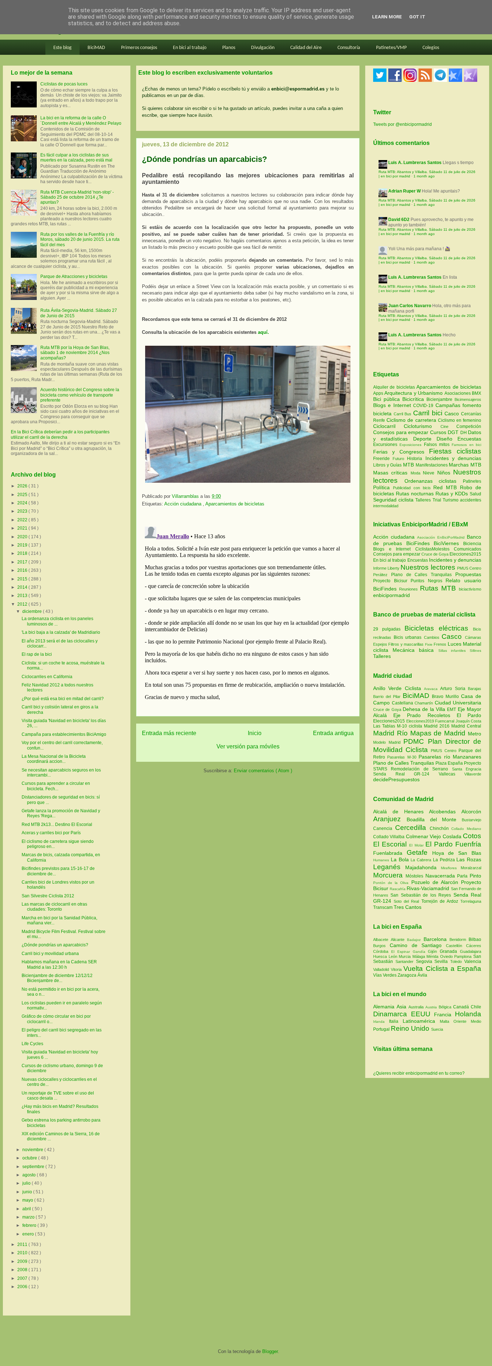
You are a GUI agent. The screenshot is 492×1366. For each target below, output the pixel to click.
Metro (474, 734)
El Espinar (402, 952)
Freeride (383, 458)
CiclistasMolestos (432, 549)
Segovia (425, 961)
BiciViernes (446, 543)
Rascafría (398, 889)
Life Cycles (32, 1043)
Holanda (468, 1014)
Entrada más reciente (169, 733)
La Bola (401, 859)
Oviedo (447, 956)
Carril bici (428, 413)
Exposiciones (411, 445)
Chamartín (425, 703)
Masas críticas (392, 473)
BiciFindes (418, 543)
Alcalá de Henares (401, 811)
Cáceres (473, 945)
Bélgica (446, 1007)
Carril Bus (403, 414)
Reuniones (408, 589)
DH (464, 432)
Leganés (389, 867)
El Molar (417, 845)
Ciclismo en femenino (459, 420)
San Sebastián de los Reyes (421, 895)
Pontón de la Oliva (392, 883)
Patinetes (472, 481)
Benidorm (459, 939)
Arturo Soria (454, 688)
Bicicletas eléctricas (436, 628)
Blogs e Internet (393, 405)
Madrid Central (466, 726)
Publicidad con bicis (413, 488)
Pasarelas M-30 (403, 757)
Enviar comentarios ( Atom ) (263, 770)
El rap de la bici (37, 654)
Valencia (472, 961)
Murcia (405, 956)
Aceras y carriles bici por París (51, 832)
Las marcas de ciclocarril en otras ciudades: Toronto (54, 907)
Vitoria (397, 969)
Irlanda (381, 1022)
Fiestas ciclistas (455, 451)
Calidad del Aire (306, 47)
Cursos (439, 432)
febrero (29, 1225)
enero (28, 1234)
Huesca (381, 956)
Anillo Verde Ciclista (398, 688)
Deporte (425, 439)
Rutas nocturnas (415, 493)
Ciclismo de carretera (412, 420)
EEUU (422, 1014)
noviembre (33, 1149)
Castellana (403, 703)
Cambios (431, 637)
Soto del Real (407, 901)
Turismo (451, 500)
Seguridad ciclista (394, 500)
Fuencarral (445, 721)
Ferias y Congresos (401, 452)
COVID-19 (424, 405)
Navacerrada (441, 876)
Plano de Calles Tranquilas (421, 574)
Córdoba (382, 951)
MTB (409, 465)
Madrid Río (391, 733)
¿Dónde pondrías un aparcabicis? (55, 944)
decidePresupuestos (396, 779)
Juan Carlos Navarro (409, 305)
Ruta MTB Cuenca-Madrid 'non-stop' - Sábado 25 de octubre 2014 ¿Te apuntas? (77, 197)
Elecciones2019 (420, 721)
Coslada (453, 836)
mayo (28, 1200)
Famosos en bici (466, 445)
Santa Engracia (466, 769)
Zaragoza (407, 975)
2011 (22, 1244)
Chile (476, 1006)
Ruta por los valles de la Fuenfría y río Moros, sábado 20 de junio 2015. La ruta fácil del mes (80, 239)
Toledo (457, 961)
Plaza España (449, 763)
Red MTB (446, 487)
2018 (22, 553)
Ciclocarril (388, 426)
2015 (22, 579)
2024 (22, 502)
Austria (432, 1007)
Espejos (380, 644)
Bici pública (387, 399)
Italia (396, 1021)
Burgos (381, 945)
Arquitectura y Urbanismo (414, 393)
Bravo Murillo (446, 696)
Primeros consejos (139, 47)
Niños (445, 473)
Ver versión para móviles (247, 746)
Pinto (475, 876)
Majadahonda (423, 867)
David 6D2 (399, 219)
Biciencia (472, 543)
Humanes (382, 860)
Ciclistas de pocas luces (64, 84)
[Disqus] (248, 614)
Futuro (400, 458)
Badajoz (415, 940)
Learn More (387, 16)
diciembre (32, 611)
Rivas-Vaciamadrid (429, 888)
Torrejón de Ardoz (440, 901)
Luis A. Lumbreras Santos (415, 162)
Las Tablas (385, 726)
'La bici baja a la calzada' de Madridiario (61, 632)
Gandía (420, 952)
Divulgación (262, 47)
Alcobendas (445, 811)
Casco (452, 413)
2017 (22, 562)
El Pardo (469, 715)
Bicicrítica (414, 399)
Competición (468, 426)
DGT (454, 432)
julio (27, 1183)
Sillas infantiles (452, 651)
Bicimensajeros (468, 399)
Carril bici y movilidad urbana (50, 953)
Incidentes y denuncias (453, 458)
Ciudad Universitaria (458, 703)
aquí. (263, 332)
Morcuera (389, 875)
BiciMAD (96, 47)
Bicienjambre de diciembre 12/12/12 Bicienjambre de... (57, 978)
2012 (22, 604)
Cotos (472, 836)
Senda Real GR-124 (406, 774)
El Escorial (391, 844)
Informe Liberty (386, 568)
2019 (22, 545)
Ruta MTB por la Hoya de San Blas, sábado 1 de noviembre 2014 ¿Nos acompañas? (74, 353)
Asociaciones (458, 393)
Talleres (423, 500)
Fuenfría (468, 844)
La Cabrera (422, 860)
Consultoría (348, 47)
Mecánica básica (413, 650)
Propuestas (468, 574)
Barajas (474, 688)
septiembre (33, 1166)
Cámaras (473, 637)
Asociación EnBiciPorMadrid (441, 537)
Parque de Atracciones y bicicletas (73, 276)
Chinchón (441, 828)
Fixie (429, 644)
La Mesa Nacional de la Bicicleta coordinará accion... (54, 759)
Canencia (384, 828)
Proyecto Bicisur (390, 580)
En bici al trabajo (189, 47)
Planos (228, 47)
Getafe (419, 852)
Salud (475, 493)
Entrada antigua (333, 733)
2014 (22, 587)
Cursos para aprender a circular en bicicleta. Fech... (56, 786)
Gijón (434, 951)
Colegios (430, 47)
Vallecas (452, 774)
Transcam (383, 907)
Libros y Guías (388, 465)
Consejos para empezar (401, 432)
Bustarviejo (471, 820)
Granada (450, 951)
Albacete (382, 939)
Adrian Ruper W (404, 191)
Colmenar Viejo (424, 836)
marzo (29, 1217)
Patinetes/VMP (391, 47)
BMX (476, 393)
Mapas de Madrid (439, 733)
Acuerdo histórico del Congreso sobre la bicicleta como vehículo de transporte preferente (79, 395)
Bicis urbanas (408, 637)
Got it (417, 16)
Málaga (419, 956)
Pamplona (463, 956)
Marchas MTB (465, 465)
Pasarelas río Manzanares (450, 757)
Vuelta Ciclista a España (442, 968)
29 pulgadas (387, 629)
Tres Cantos (407, 907)
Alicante (399, 939)
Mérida (433, 956)
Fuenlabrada (390, 853)
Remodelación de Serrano (421, 769)
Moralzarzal (471, 868)
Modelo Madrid (388, 742)
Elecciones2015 (465, 554)
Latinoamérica (421, 1021)
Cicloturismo (422, 426)
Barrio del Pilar (388, 696)
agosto (29, 1174)
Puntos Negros (426, 580)
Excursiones (386, 444)
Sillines (475, 651)
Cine (448, 426)
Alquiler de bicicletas (394, 387)
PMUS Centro (469, 568)
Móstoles (415, 876)
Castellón (456, 945)
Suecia (437, 1029)
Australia (416, 1007)
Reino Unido (411, 1028)
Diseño (447, 439)
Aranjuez (390, 819)
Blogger (270, 1351)
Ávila (422, 975)
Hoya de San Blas (456, 853)
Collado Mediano (466, 829)
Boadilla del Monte (434, 819)
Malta (446, 1021)
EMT (452, 709)
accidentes (470, 500)
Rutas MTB (438, 588)
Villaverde (472, 774)
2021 (22, 528)
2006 (22, 1286)
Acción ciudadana (183, 504)
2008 (22, 1269)
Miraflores (451, 868)
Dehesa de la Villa (425, 709)
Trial (438, 500)
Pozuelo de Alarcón (436, 882)
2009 (22, 1261)
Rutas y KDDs (452, 493)
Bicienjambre (440, 399)
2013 (22, 595)
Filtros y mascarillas (406, 644)
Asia (402, 1006)
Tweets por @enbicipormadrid (402, 124)
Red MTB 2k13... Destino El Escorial (57, 824)
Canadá (462, 1006)
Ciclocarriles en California (47, 676)
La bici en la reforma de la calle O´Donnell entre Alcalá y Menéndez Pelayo (80, 120)
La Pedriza (445, 859)
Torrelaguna (470, 901)
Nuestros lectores (428, 567)
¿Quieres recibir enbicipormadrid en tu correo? (419, 1073)
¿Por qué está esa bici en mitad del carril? (63, 698)
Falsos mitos (438, 444)
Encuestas (469, 439)
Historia (416, 458)
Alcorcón (471, 811)
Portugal (382, 1029)
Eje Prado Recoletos (425, 715)
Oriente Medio (467, 1021)
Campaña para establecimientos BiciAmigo (64, 734)
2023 (22, 511)
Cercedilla (412, 827)
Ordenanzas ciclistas (433, 481)
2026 (22, 486)
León (394, 956)
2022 (22, 519)
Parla (463, 876)
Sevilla (442, 961)
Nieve (430, 473)
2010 (22, 1252)
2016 (22, 570)
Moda (417, 473)
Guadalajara (470, 951)
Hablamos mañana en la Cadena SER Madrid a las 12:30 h (59, 964)
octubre (30, 1158)
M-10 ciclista (410, 726)
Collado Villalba (389, 836)
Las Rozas (468, 859)
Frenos (440, 644)
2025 (22, 494)
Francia (444, 1014)
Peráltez (380, 575)
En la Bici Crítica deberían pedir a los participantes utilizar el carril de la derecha (60, 434)
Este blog (62, 47)
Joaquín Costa (469, 721)
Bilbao (475, 939)
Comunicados (467, 549)
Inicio (254, 733)
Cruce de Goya (434, 554)
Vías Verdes (385, 975)
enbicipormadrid (391, 595)
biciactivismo (470, 589)
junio (27, 1191)
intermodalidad (385, 506)
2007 (22, 1278)
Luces (454, 644)
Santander (405, 961)
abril (27, 1208)
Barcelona (436, 939)
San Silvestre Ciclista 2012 (48, 895)
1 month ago (424, 176)
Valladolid (382, 969)
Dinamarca (392, 1014)
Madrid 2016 (437, 726)
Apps (378, 393)
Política (383, 487)
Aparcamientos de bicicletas (234, 504)
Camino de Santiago (418, 945)
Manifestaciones (432, 465)
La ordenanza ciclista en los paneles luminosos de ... (57, 621)
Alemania (385, 1006)
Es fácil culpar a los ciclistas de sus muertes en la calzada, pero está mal (76, 157)
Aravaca (432, 689)
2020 (22, 536)
